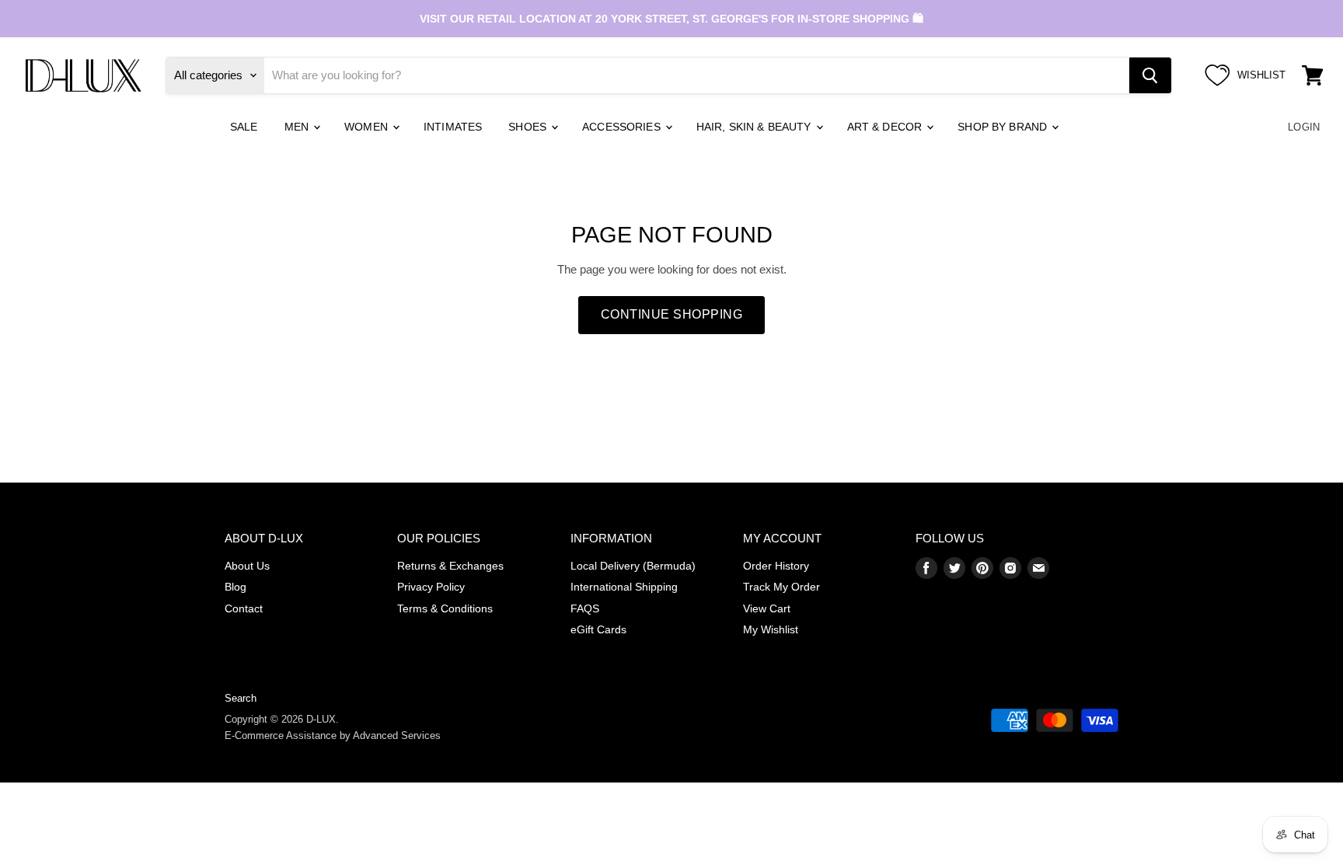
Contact (244, 608)
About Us (247, 565)
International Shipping (624, 586)
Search (240, 698)
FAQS (584, 608)
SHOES (528, 126)
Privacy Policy (431, 586)
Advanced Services (397, 735)
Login (1304, 127)
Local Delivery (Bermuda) (633, 565)
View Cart (766, 608)
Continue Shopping (671, 314)
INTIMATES (453, 126)
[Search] (1150, 75)
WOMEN (367, 126)
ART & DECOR (886, 126)
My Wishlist (770, 629)
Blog (235, 586)
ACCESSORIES (623, 126)
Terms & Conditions (445, 608)
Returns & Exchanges (450, 565)
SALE (244, 126)
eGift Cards (598, 629)
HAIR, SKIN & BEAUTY (755, 126)
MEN (298, 126)
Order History (776, 565)
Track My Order (781, 586)
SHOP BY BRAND (1004, 126)
